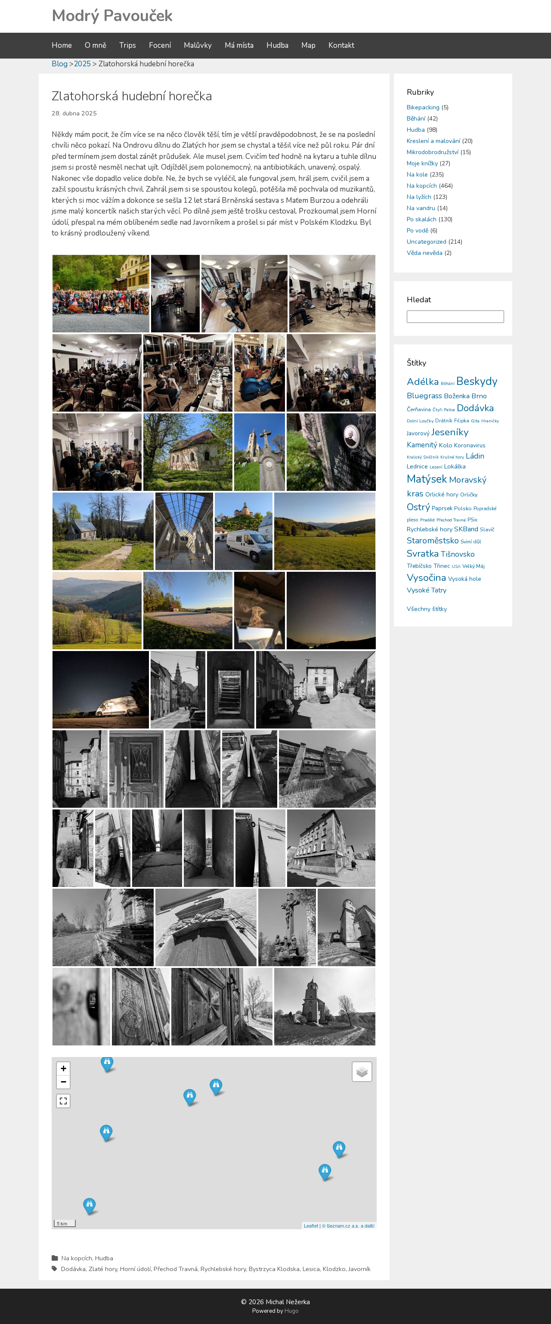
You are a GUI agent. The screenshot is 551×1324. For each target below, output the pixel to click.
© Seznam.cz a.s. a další (348, 1225)
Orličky (469, 495)
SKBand (466, 529)
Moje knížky (422, 163)
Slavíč (487, 529)
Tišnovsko (458, 554)
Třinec (441, 566)
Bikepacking (423, 107)
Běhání (416, 119)
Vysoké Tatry (426, 590)
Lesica (311, 1269)
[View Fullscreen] (63, 1101)
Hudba (277, 45)
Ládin (475, 456)
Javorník (360, 1269)
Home (62, 45)
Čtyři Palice (444, 410)
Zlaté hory (103, 1269)
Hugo (292, 1311)
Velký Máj (473, 566)
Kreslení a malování (433, 141)
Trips (127, 45)
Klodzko (334, 1269)
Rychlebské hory (223, 1269)
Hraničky (490, 421)
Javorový (418, 433)
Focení (160, 45)
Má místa (239, 45)
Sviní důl (471, 541)
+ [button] (63, 1068)
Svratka (423, 553)
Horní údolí (135, 1269)
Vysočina (426, 577)
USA (456, 567)
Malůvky (198, 45)
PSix (472, 519)
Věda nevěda (425, 253)
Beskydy (477, 381)
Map (308, 45)
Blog (60, 64)
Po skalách (421, 219)
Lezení (436, 467)
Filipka (461, 420)
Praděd (427, 520)
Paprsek (442, 508)
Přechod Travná (176, 1269)
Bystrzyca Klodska (274, 1269)
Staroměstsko (433, 540)
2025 (82, 64)
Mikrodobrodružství (432, 152)
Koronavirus (470, 445)
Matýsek (427, 479)
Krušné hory (452, 457)
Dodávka (73, 1269)
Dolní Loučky (420, 421)
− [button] (63, 1081)
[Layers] (362, 1071)
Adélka (423, 381)
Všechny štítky (427, 609)
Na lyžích (419, 197)
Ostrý (418, 507)
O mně (95, 45)
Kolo (445, 445)
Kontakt (341, 45)
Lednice (417, 466)
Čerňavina (419, 409)
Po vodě (417, 230)
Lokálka (455, 466)
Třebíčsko (419, 566)
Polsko (463, 508)
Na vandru (421, 208)
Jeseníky (450, 432)
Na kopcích (77, 1258)
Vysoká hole (464, 579)
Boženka (457, 396)
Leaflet (311, 1225)
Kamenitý (422, 445)
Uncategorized (426, 242)
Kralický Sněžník (423, 457)
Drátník (443, 420)
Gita (475, 421)
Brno (479, 396)
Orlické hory (441, 494)
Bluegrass (424, 396)
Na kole (417, 175)
